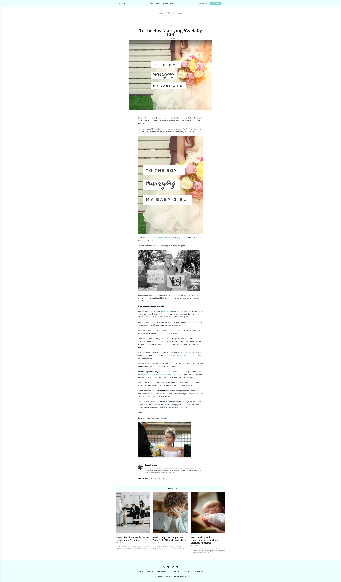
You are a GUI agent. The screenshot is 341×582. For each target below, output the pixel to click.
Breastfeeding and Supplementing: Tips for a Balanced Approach (204, 540)
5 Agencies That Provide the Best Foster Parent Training (133, 538)
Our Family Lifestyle (166, 576)
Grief (154, 534)
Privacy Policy (161, 571)
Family (118, 534)
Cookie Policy (174, 571)
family (143, 374)
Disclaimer (186, 571)
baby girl (165, 311)
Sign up (140, 571)
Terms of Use (198, 571)
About (158, 4)
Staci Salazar (151, 465)
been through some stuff (161, 237)
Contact (150, 571)
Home (151, 4)
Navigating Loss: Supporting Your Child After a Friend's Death (170, 538)
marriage (156, 366)
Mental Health (168, 4)
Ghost (184, 576)
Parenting (170, 25)
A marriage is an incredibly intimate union (162, 374)
